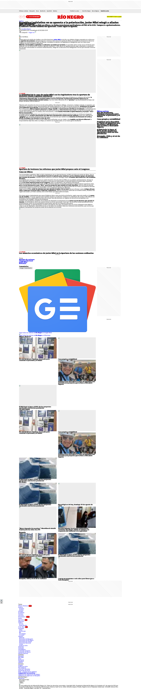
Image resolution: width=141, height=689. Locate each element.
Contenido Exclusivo (24, 651)
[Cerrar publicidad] (1, 600)
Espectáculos (23, 625)
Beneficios (21, 678)
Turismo (20, 614)
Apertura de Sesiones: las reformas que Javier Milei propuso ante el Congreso (54, 169)
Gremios (21, 608)
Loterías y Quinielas (24, 669)
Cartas (21, 644)
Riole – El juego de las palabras (27, 671)
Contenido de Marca (24, 652)
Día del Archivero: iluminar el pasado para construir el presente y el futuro (108, 114)
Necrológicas (95, 11)
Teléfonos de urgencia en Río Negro (29, 674)
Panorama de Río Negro (26, 640)
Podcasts (21, 648)
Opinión (20, 636)
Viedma (55, 11)
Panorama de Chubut (25, 641)
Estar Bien (22, 627)
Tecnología (22, 633)
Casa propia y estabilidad (108, 119)
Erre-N (21, 624)
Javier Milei (57, 39)
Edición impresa (23, 653)
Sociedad (21, 628)
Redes (20, 618)
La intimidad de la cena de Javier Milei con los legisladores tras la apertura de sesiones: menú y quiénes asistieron (54, 95)
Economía (21, 612)
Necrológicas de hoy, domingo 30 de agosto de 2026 (75, 505)
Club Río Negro (86, 11)
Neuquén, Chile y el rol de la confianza (108, 137)
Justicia (21, 610)
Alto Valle (21, 657)
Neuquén (32, 11)
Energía (20, 611)
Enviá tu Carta (23, 645)
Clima (20, 630)
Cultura (20, 622)
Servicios (21, 615)
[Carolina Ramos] (19, 27)
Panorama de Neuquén (26, 639)
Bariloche (42, 11)
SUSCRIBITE (114, 16)
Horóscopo (22, 631)
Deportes (21, 621)
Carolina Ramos (26, 29)
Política (21, 21)
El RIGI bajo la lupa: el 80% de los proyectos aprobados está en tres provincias (107, 131)
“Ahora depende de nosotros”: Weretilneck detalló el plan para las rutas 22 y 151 (37, 529)
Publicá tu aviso (23, 666)
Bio (20, 632)
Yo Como (21, 635)
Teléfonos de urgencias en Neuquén (29, 675)
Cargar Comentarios (26, 268)
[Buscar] (24, 17)
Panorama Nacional (25, 643)
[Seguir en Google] (20, 38)
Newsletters (23, 617)
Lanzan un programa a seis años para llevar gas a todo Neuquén (76, 579)
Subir (21, 682)
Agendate (22, 620)
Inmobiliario (22, 649)
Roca (37, 11)
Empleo (20, 665)
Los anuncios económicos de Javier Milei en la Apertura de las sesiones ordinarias (56, 253)
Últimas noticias (23, 11)
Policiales (21, 647)
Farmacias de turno (24, 670)
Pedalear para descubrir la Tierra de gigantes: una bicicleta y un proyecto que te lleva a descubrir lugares (108, 124)
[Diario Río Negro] (70, 17)
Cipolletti (49, 11)
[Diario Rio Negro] (19, 684)
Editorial (21, 637)
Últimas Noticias (24, 606)
